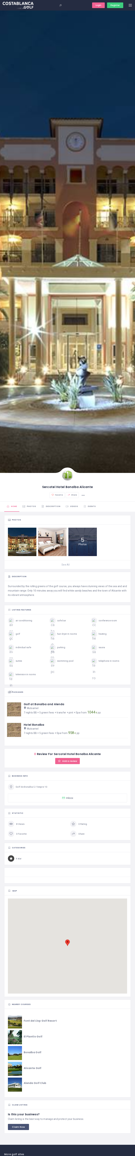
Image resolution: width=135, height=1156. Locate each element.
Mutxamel (32, 708)
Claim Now (18, 1127)
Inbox (69, 798)
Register (115, 5)
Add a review (69, 761)
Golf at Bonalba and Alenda (44, 704)
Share (74, 495)
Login (98, 5)
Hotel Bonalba (34, 725)
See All (66, 564)
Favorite (58, 495)
